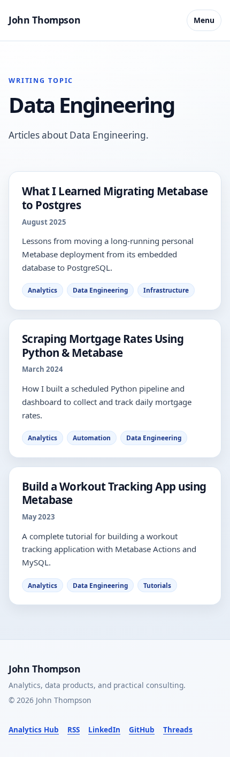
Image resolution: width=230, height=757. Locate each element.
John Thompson (44, 19)
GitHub (142, 730)
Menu (204, 20)
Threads (178, 730)
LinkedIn (104, 730)
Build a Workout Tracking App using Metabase (114, 493)
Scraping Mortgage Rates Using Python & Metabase (102, 345)
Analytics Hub (34, 730)
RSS (73, 730)
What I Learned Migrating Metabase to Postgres (115, 197)
